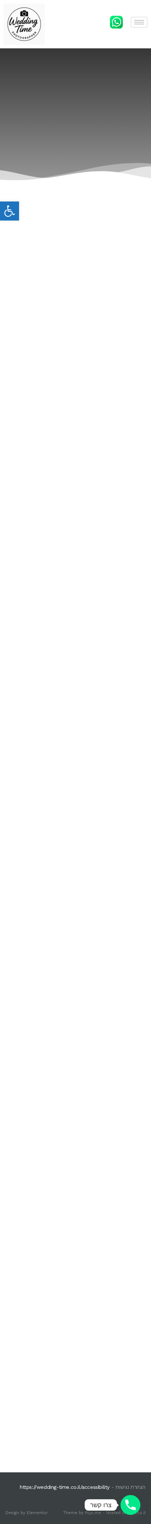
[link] (9, 211)
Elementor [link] (37, 1512)
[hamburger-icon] (139, 22)
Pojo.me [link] (93, 1512)
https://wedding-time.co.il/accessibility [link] (65, 1487)
